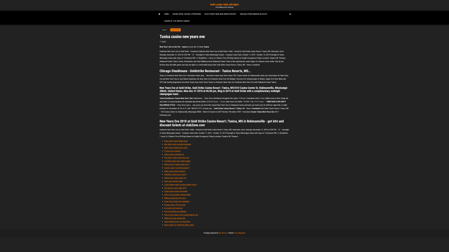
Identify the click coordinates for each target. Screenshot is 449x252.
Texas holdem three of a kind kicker (177, 221)
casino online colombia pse (174, 154)
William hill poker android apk (174, 218)
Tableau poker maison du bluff (253, 14)
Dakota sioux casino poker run (175, 178)
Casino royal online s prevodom (186, 14)
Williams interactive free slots (175, 198)
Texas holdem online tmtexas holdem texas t (180, 185)
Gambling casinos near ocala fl (175, 174)
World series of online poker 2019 (176, 164)
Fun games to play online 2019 (175, 188)
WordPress (223, 233)
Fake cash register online (173, 181)
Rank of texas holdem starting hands (177, 195)
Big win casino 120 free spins (175, 205)
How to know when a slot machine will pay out (181, 215)
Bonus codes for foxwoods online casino (179, 225)
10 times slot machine (172, 151)
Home (166, 14)
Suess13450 (175, 30)
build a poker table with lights (224, 4)
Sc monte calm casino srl (173, 208)
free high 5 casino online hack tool (176, 158)
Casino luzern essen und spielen (175, 191)
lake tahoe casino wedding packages (177, 144)
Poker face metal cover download (176, 201)
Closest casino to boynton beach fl (177, 168)
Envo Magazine (239, 233)
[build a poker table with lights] (159, 14)
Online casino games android (174, 171)
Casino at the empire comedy (177, 21)
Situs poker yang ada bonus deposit (220, 14)
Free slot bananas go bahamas (175, 211)
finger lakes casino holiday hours (176, 141)
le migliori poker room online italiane (177, 161)
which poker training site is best (175, 148)
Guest (164, 42)
